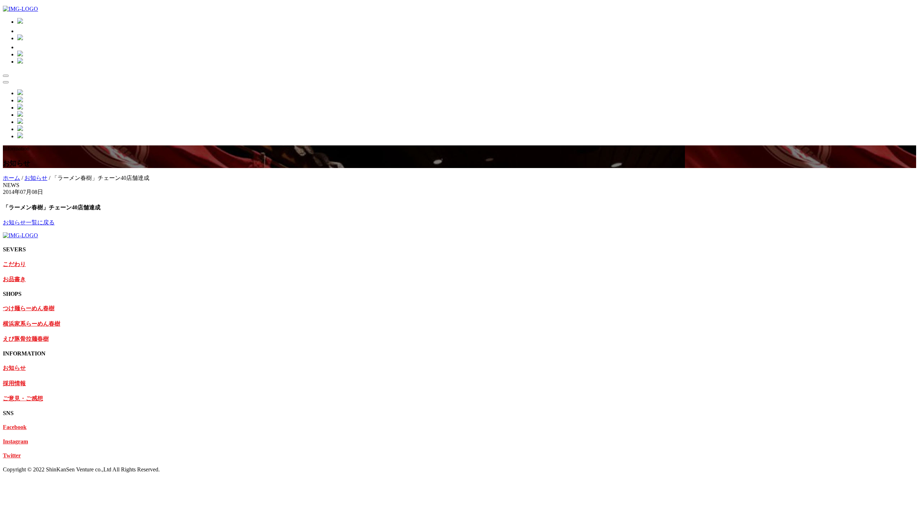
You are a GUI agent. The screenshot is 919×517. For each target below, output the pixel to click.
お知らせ (35, 178)
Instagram (15, 441)
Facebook (15, 427)
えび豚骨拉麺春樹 (26, 339)
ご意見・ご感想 (23, 398)
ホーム (11, 178)
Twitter (12, 455)
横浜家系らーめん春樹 (31, 324)
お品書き (14, 279)
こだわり (14, 264)
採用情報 (14, 383)
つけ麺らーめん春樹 (29, 308)
